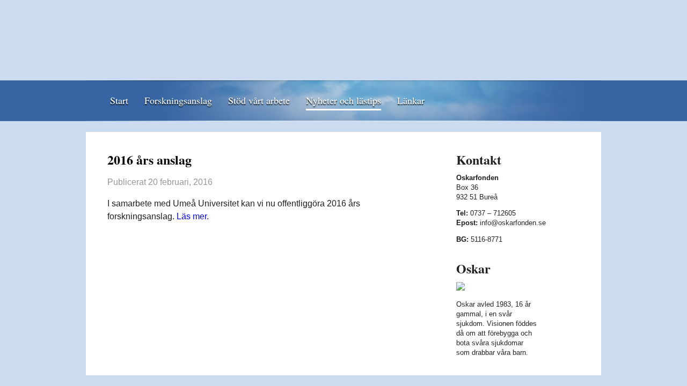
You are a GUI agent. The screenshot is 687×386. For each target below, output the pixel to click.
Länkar (411, 100)
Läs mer (192, 216)
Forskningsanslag (178, 100)
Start (119, 100)
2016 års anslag (149, 159)
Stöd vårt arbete (259, 100)
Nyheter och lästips (343, 100)
